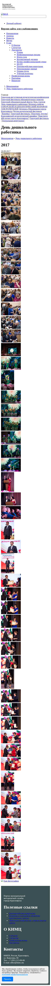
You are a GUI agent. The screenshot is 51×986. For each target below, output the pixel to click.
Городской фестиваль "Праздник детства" (29, 114)
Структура (13, 938)
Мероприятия (12, 86)
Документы (14, 943)
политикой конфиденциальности (15, 974)
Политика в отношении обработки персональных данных (24, 917)
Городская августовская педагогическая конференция (25, 97)
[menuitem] (13, 23)
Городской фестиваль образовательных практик (22, 99)
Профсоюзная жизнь (18, 940)
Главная (4, 95)
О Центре (13, 936)
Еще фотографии (11, 881)
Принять (7, 979)
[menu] (28, 62)
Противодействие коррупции (22, 913)
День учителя (39, 102)
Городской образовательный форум (17, 102)
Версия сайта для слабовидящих (19, 28)
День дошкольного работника (19, 89)
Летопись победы (36, 104)
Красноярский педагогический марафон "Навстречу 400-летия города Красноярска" (24, 117)
